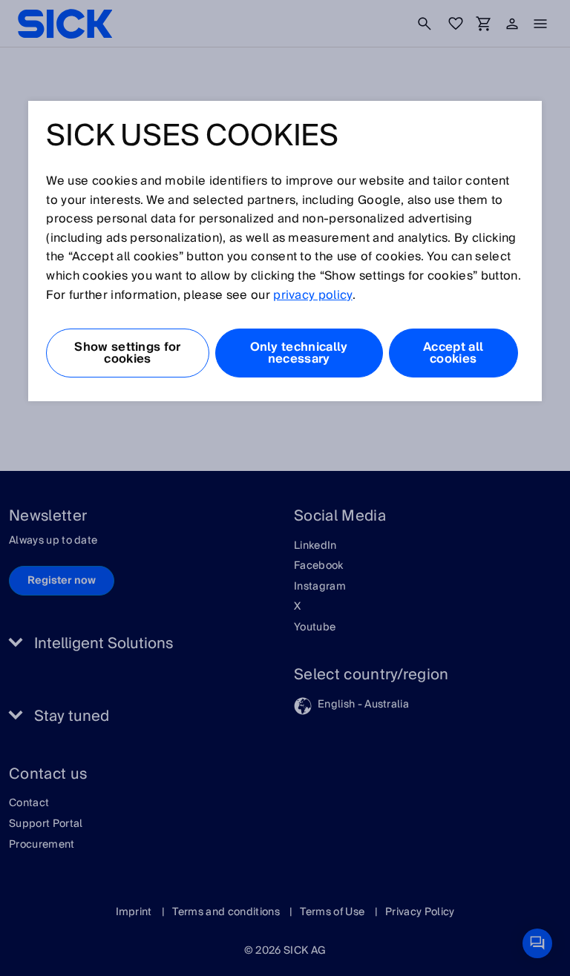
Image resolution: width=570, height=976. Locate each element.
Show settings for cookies (127, 353)
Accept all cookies (453, 353)
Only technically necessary (299, 353)
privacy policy (312, 295)
